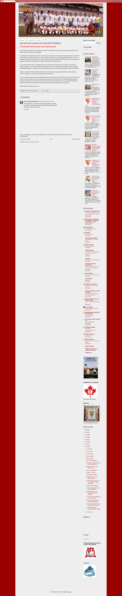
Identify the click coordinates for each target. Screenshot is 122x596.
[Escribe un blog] (43, 90)
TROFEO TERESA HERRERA (92, 485)
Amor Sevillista (88, 278)
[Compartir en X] (45, 90)
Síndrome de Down (89, 315)
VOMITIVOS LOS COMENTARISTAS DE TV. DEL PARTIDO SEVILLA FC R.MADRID (96, 163)
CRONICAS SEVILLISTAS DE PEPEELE (49, 7)
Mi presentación (95, 131)
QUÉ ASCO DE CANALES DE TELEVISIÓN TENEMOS (92, 501)
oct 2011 (89, 453)
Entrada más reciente (25, 139)
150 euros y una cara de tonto (92, 274)
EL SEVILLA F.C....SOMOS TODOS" (92, 259)
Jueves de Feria (88, 335)
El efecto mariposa (89, 246)
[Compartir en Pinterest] (48, 90)
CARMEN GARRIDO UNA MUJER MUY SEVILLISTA (92, 313)
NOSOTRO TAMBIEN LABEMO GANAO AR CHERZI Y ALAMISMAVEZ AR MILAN (96, 147)
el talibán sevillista (89, 245)
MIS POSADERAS (88, 234)
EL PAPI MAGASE (89, 227)
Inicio (51, 139)
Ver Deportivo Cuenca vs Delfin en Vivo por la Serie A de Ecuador (92, 253)
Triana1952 (87, 258)
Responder (26, 109)
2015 (86, 437)
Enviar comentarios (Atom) (32, 142)
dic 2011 (89, 449)
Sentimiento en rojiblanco (91, 284)
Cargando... (86, 49)
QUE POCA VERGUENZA (91, 460)
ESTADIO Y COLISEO (91, 472)
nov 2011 (89, 451)
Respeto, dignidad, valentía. (91, 308)
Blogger (69, 592)
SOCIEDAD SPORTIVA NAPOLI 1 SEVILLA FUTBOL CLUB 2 (93, 504)
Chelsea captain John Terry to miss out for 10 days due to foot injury (92, 268)
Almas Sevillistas (89, 307)
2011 (86, 446)
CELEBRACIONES (88, 223)
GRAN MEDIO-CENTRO (91, 474)
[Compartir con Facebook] (46, 90)
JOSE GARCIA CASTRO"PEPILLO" (96, 57)
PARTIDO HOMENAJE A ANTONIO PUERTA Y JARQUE (93, 508)
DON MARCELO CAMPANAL (95, 70)
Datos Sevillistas (89, 273)
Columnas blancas (89, 250)
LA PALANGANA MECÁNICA (91, 238)
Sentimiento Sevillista (90, 327)
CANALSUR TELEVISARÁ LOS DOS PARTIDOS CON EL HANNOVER (92, 482)
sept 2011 (89, 456)
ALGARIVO (87, 232)
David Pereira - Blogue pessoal (92, 211)
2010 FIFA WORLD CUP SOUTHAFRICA (90, 264)
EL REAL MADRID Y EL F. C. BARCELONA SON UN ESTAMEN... (92, 493)
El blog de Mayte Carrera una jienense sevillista (92, 299)
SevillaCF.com (88, 352)
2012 (86, 444)
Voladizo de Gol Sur (90, 334)
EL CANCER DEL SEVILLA (90, 228)
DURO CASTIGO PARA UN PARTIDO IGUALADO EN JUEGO (96, 178)
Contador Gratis (86, 539)
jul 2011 (89, 512)
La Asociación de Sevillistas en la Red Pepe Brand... (93, 497)
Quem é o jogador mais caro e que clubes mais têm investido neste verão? (92, 214)
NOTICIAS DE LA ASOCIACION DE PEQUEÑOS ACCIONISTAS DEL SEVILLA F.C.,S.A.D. (92, 221)
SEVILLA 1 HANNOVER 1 (91, 470)
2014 (86, 439)
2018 (86, 429)
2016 (86, 434)
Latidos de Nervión (89, 346)
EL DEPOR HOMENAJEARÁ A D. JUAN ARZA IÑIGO (93, 488)
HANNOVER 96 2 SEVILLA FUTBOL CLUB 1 (92, 477)
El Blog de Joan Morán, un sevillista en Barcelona (91, 349)
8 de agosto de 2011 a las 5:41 (47, 101)
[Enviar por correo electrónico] (42, 90)
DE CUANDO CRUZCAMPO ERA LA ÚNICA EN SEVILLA (96, 193)
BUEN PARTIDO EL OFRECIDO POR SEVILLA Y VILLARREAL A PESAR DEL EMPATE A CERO (92, 102)
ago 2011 (89, 458)
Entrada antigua (75, 139)
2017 (86, 432)
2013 (86, 442)
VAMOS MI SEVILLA (89, 339)
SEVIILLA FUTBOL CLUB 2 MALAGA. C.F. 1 (92, 467)
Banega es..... (88, 280)
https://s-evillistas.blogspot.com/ (31, 101)
